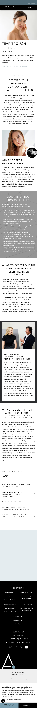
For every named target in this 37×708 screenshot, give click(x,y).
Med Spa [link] (9, 66)
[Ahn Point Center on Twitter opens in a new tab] (21, 647)
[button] (3, 701)
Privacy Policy (22, 679)
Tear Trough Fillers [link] (20, 66)
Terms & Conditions (9, 679)
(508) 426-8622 (7, 696)
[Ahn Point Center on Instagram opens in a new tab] (10, 647)
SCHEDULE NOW (31, 3)
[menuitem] (11, 647)
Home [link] (3, 66)
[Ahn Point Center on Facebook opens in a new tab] (16, 647)
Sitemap (31, 679)
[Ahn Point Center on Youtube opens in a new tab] (26, 647)
